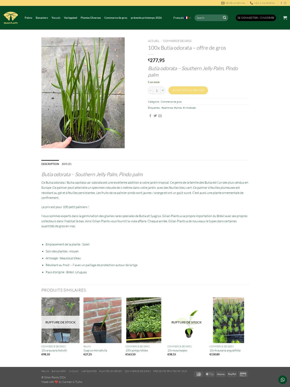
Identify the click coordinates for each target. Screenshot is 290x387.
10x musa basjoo (177, 350)
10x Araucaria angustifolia (225, 350)
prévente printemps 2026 (146, 17)
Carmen (67, 381)
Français (178, 17)
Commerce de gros (115, 17)
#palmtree (167, 107)
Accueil (153, 41)
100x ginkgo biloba (136, 350)
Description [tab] (50, 164)
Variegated (70, 17)
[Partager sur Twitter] (155, 116)
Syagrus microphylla (95, 350)
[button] (256, 18)
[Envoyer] (224, 18)
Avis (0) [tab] (66, 164)
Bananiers (42, 17)
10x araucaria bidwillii (54, 350)
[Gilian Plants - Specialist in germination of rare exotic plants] (11, 18)
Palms (28, 17)
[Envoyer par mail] (160, 116)
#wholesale (189, 107)
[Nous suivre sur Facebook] (281, 3)
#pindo (178, 107)
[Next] (247, 332)
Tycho (78, 381)
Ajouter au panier (188, 90)
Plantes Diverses (91, 17)
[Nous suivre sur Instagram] (285, 3)
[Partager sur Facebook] (150, 116)
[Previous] (42, 332)
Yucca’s (55, 17)
